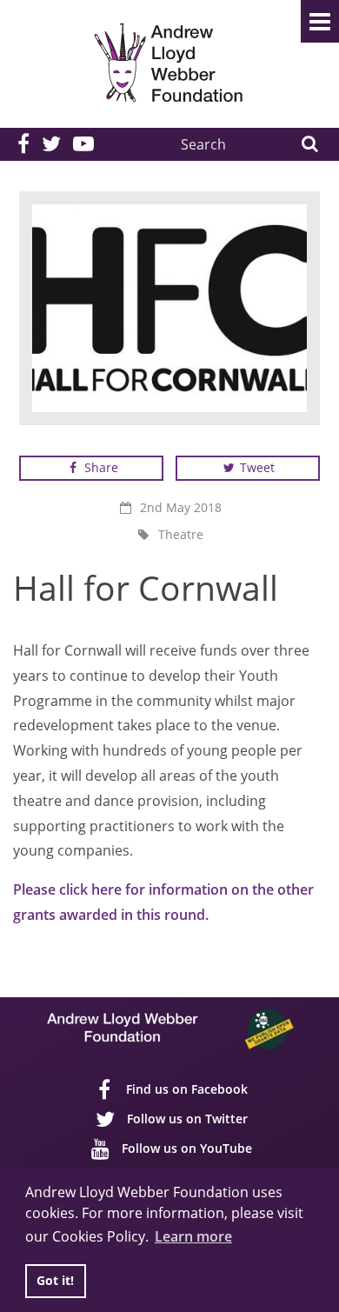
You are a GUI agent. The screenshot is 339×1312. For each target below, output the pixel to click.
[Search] (309, 145)
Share (99, 467)
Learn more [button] (193, 1236)
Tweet (255, 467)
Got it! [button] (55, 1280)
